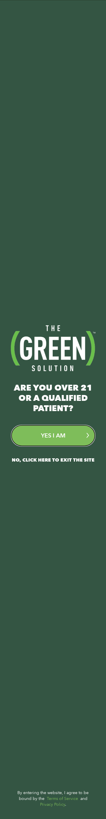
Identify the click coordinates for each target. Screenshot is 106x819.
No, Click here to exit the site (53, 460)
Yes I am (53, 435)
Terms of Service (62, 798)
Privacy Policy (52, 804)
